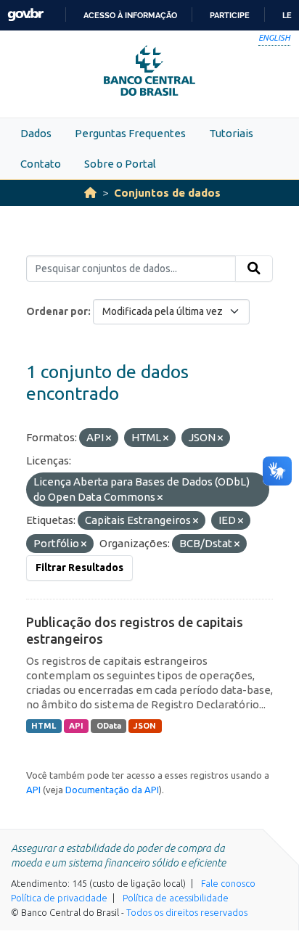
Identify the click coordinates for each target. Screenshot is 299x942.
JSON (145, 725)
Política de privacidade (59, 898)
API (76, 725)
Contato (40, 163)
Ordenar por (57, 311)
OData (109, 725)
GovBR (25, 15)
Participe (230, 15)
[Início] (90, 193)
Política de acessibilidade (176, 898)
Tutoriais (231, 133)
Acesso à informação (130, 15)
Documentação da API (112, 790)
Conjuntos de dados (167, 193)
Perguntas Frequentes (130, 133)
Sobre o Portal (120, 163)
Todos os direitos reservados (186, 912)
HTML (43, 725)
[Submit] (254, 268)
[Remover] (108, 438)
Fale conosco (228, 883)
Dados (36, 133)
